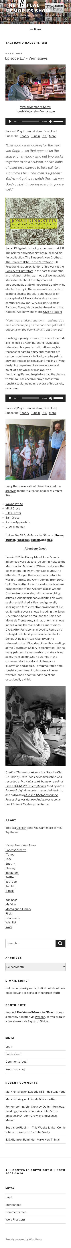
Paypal (32, 1021)
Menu (37, 29)
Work (8, 927)
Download (50, 131)
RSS (44, 136)
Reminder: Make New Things (41, 1139)
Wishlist (10, 922)
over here (11, 388)
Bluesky (10, 868)
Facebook (23, 539)
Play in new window (29, 131)
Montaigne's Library (18, 909)
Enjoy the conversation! (20, 486)
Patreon (40, 1017)
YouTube (11, 881)
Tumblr (35, 539)
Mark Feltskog (14, 1091)
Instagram (12, 872)
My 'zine (10, 904)
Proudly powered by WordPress (23, 1239)
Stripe (44, 1021)
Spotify (24, 136)
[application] (35, 121)
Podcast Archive (15, 850)
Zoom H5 (11, 790)
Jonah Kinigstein (16, 248)
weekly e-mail (28, 988)
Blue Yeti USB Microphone (41, 795)
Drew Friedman (15, 526)
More (52, 136)
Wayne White (14, 504)
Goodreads (12, 918)
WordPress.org (15, 1069)
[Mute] (50, 121)
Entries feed (13, 1054)
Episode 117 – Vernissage (26, 58)
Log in (9, 1046)
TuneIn (35, 136)
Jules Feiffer (13, 513)
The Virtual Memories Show (28, 8)
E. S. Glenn (12, 1139)
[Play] (10, 121)
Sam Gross (12, 517)
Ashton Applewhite (17, 522)
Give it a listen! (52, 311)
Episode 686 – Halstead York (46, 1091)
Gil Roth (21, 827)
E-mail (9, 890)
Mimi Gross (12, 508)
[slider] (59, 121)
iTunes (59, 535)
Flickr (9, 913)
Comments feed (16, 1061)
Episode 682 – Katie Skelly (33, 1132)
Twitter (10, 539)
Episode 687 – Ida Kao (42, 1099)
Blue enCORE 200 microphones (25, 786)
